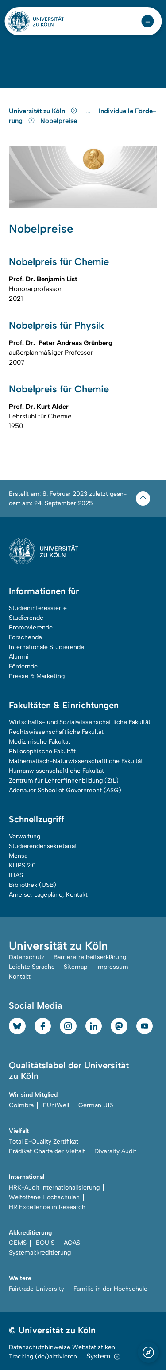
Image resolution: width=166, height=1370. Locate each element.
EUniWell (56, 1105)
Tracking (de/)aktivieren (43, 1356)
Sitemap (75, 967)
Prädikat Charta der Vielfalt (47, 1151)
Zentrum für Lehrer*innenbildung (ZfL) (64, 780)
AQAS (72, 1243)
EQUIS (45, 1243)
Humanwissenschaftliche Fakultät (56, 771)
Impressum (112, 967)
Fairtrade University (36, 1289)
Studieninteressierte (38, 608)
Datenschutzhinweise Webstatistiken (62, 1347)
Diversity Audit (115, 1151)
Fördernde (23, 666)
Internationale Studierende (46, 647)
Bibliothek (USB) (32, 885)
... (89, 111)
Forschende (25, 637)
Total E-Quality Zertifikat (43, 1141)
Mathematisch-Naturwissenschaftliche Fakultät (76, 761)
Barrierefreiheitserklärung (90, 957)
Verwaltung (24, 836)
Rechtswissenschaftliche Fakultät (56, 732)
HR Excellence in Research (47, 1207)
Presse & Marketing (37, 676)
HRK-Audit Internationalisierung (54, 1187)
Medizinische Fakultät (39, 741)
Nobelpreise (58, 121)
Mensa (18, 856)
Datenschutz (27, 957)
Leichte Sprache (32, 967)
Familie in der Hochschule (110, 1289)
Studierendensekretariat (43, 846)
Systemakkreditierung (40, 1252)
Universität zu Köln (38, 111)
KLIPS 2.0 (22, 865)
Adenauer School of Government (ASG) (65, 790)
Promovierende (31, 627)
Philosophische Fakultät (42, 751)
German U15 (95, 1105)
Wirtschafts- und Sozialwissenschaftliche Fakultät (80, 722)
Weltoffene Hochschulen (44, 1197)
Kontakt (20, 976)
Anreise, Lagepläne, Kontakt (48, 894)
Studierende (26, 618)
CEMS (18, 1243)
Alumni (19, 656)
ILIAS (16, 875)
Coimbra (21, 1105)
